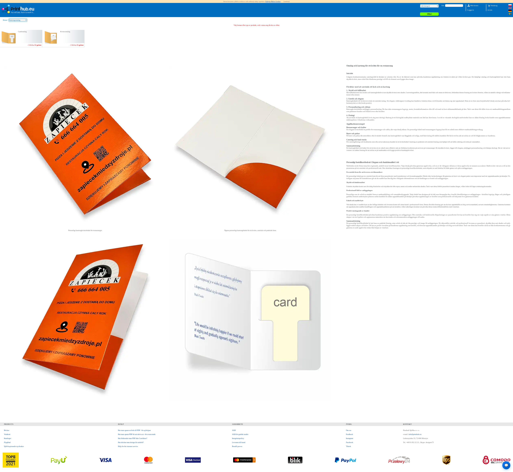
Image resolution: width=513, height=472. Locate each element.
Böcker (6, 430)
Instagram (349, 438)
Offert (429, 14)
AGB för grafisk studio (240, 434)
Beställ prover (237, 446)
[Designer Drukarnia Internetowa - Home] (17, 9)
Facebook (349, 442)
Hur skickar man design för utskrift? (131, 442)
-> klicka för (34, 45)
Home (5, 20)
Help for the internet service (128, 446)
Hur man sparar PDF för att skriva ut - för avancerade (137, 434)
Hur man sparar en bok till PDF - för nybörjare (134, 430)
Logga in (470, 10)
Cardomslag (22, 32)
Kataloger (7, 438)
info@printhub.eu (415, 434)
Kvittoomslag (65, 32)
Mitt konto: (474, 6)
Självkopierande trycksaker (14, 446)
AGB (234, 430)
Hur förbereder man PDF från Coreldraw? (132, 438)
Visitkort (7, 434)
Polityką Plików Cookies (273, 1)
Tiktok (348, 446)
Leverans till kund (238, 442)
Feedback (349, 434)
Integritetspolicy (238, 438)
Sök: (443, 6)
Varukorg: (494, 6)
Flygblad (7, 442)
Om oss (348, 430)
